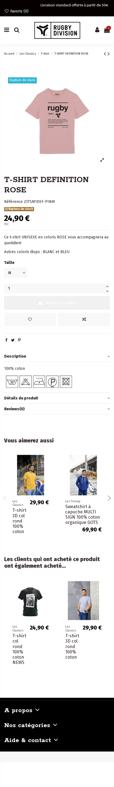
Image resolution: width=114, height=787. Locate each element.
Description (15, 356)
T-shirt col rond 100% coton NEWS (19, 649)
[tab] (57, 356)
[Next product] (109, 53)
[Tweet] (13, 340)
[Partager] (6, 340)
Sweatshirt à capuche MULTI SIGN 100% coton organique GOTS (82, 514)
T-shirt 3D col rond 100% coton (19, 521)
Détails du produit (21, 398)
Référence (13, 201)
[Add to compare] (84, 319)
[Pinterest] (19, 340)
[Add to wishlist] (30, 319)
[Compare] (49, 473)
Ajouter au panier (61, 302)
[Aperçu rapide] (49, 482)
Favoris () (18, 11)
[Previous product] (106, 53)
